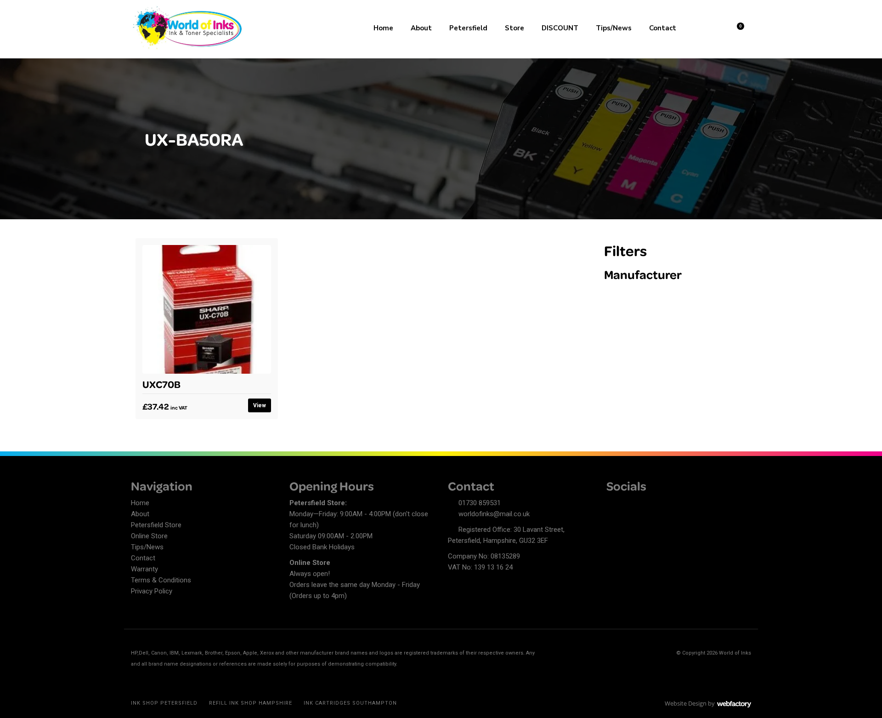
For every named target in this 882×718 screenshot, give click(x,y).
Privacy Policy (151, 591)
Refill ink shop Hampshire (250, 703)
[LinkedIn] (629, 504)
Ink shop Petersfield (164, 703)
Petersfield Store (156, 525)
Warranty (144, 569)
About (421, 28)
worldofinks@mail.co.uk (494, 514)
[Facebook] (613, 504)
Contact (662, 28)
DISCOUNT (560, 28)
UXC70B (161, 383)
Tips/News (614, 28)
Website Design (686, 703)
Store (514, 28)
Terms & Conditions (161, 580)
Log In (712, 27)
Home (383, 28)
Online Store (149, 536)
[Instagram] (645, 504)
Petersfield (468, 28)
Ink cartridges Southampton (350, 703)
